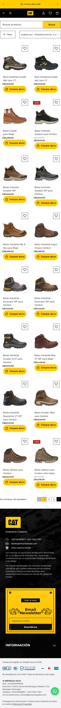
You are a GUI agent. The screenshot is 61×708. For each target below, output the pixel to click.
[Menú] (3, 13)
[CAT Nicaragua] (13, 522)
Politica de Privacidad (22, 704)
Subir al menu (30, 600)
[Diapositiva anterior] (3, 4)
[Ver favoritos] (50, 13)
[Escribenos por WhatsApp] (55, 691)
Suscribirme (30, 627)
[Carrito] (57, 13)
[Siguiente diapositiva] (57, 4)
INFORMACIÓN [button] (18, 645)
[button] (40, 34)
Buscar (51, 25)
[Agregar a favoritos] (25, 48)
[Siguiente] (59, 499)
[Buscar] (10, 13)
